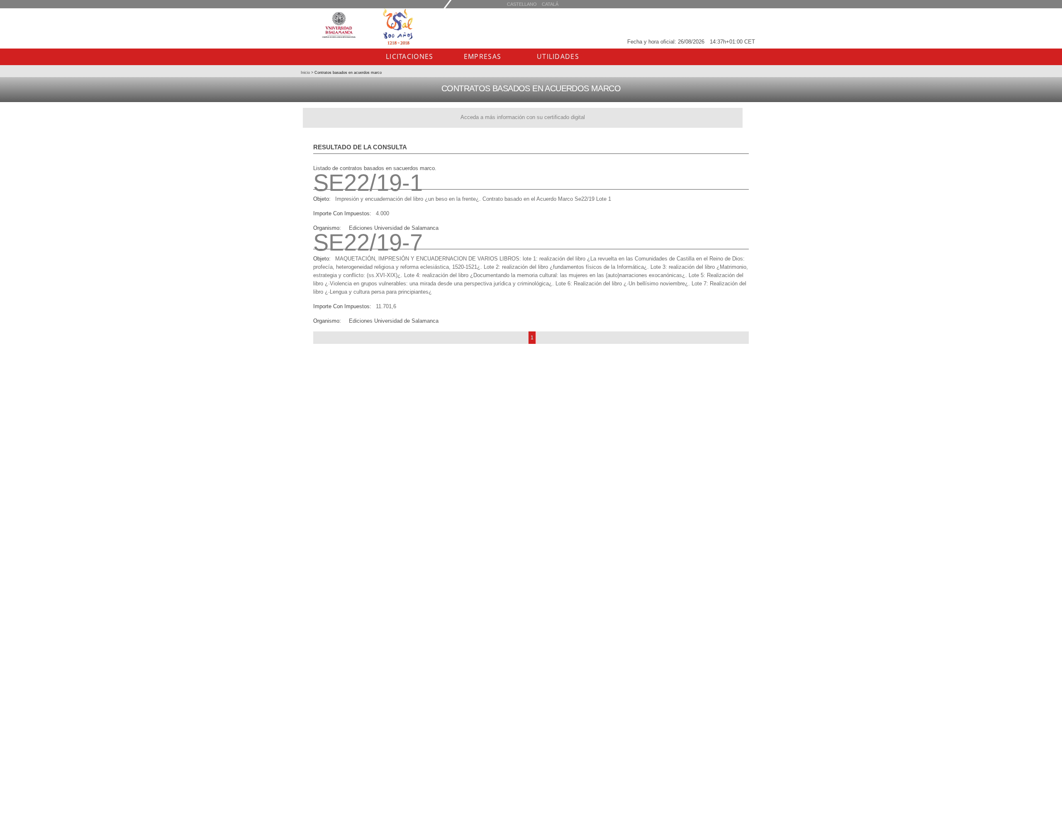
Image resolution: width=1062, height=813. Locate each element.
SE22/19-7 (368, 242)
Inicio (306, 73)
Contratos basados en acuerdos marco (347, 73)
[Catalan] (522, 4)
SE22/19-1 (368, 183)
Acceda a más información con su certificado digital (522, 117)
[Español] (550, 4)
